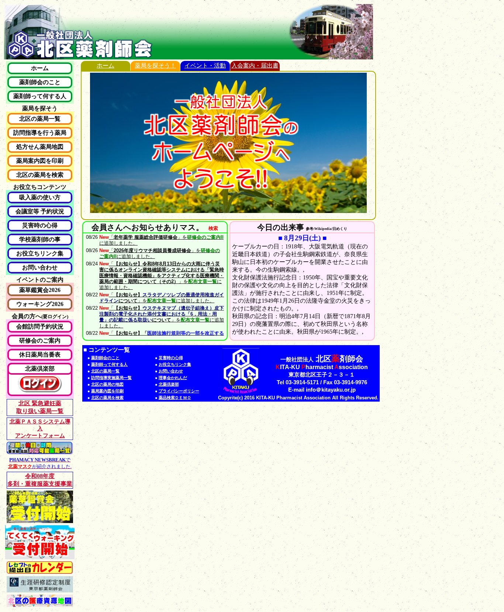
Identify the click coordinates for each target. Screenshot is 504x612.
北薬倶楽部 (40, 368)
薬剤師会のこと (40, 82)
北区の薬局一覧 (40, 119)
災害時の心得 (40, 225)
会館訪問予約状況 (39, 326)
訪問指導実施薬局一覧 (111, 377)
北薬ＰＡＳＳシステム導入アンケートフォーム (40, 429)
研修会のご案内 (40, 340)
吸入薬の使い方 (40, 197)
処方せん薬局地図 (39, 147)
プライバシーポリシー (179, 391)
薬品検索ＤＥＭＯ (175, 397)
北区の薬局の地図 (107, 384)
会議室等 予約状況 (39, 211)
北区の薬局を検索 (39, 175)
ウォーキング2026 (39, 304)
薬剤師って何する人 (39, 96)
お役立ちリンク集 (39, 253)
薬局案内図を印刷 (39, 161)
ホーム (40, 68)
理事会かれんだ (173, 377)
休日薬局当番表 (40, 354)
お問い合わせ (40, 267)
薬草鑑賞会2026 (40, 290)
